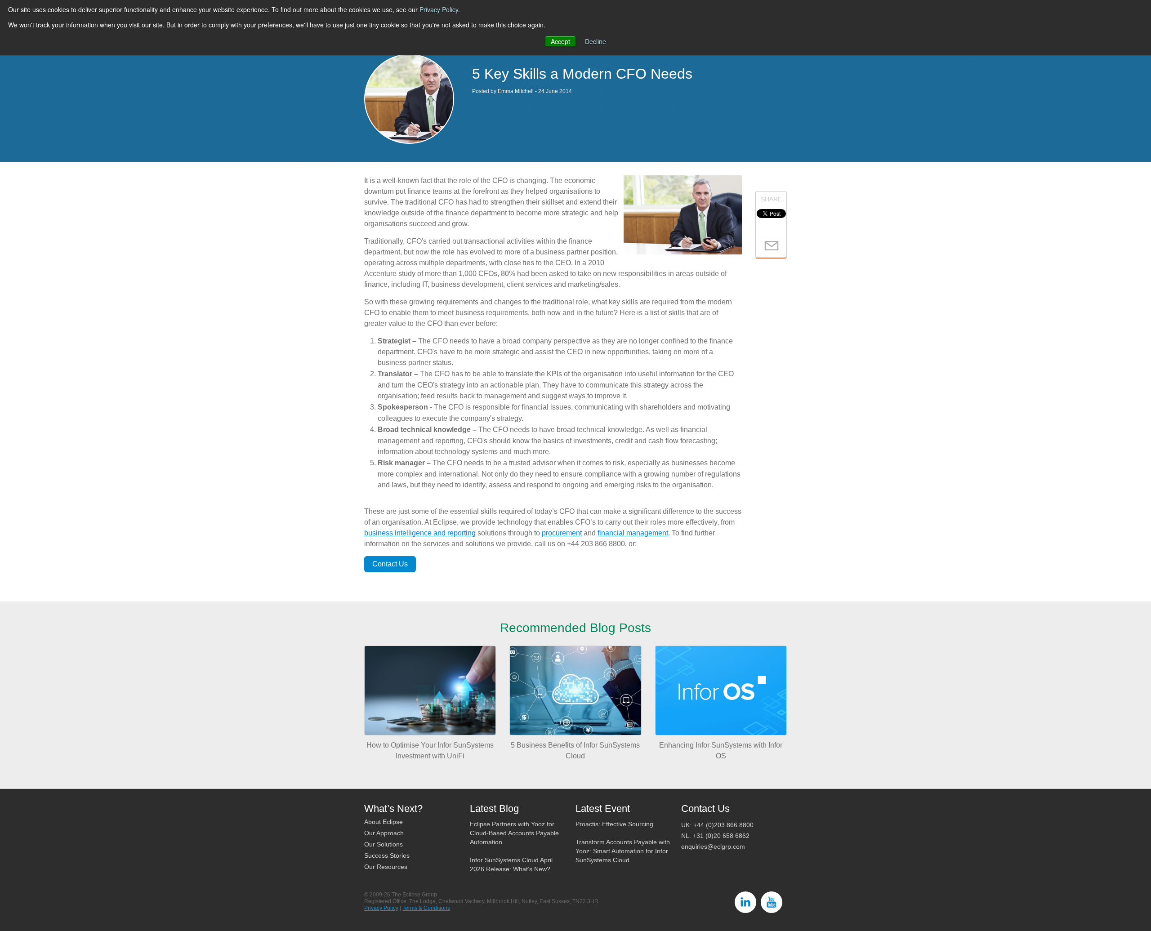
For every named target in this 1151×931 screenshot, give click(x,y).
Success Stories (387, 855)
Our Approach (384, 833)
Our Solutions (383, 844)
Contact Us (390, 564)
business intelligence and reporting (420, 533)
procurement (562, 533)
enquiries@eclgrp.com (713, 846)
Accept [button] (560, 41)
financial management (633, 533)
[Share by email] (771, 245)
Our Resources (385, 866)
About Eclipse (383, 821)
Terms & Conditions (426, 908)
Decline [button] (595, 41)
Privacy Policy (438, 9)
